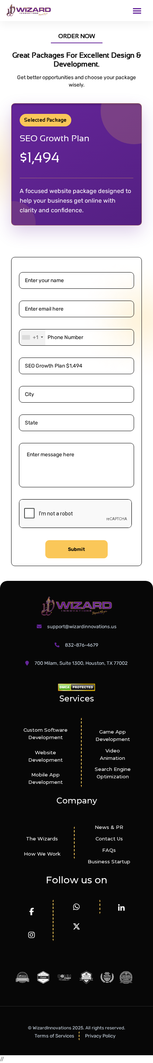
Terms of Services (54, 1036)
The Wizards (42, 839)
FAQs (109, 850)
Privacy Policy (100, 1036)
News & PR (109, 827)
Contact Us (109, 839)
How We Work (42, 854)
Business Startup (109, 861)
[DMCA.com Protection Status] (76, 687)
